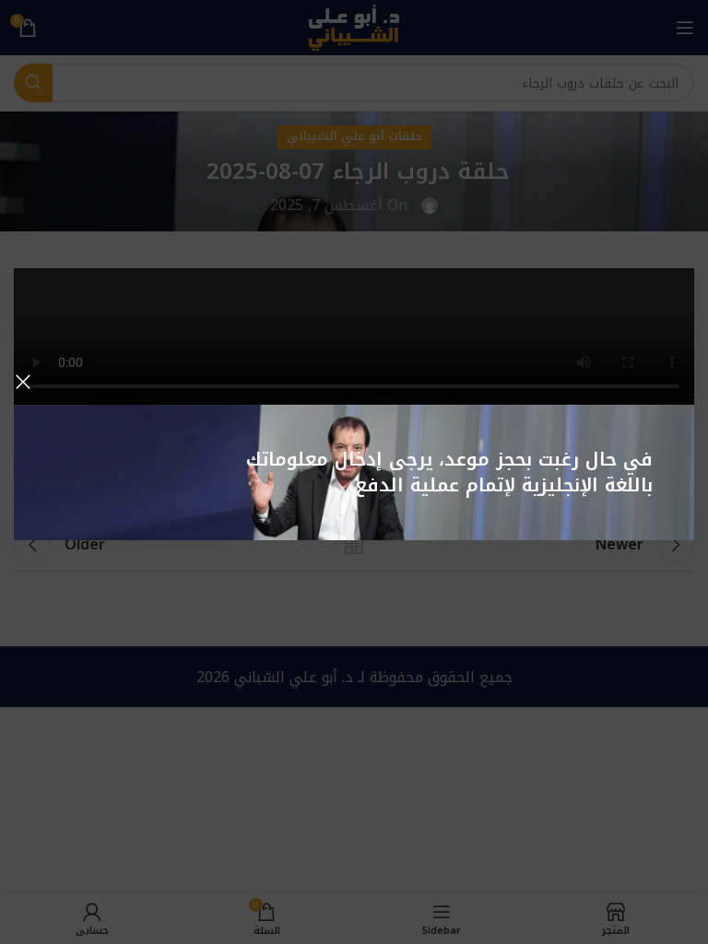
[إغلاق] (23, 382)
